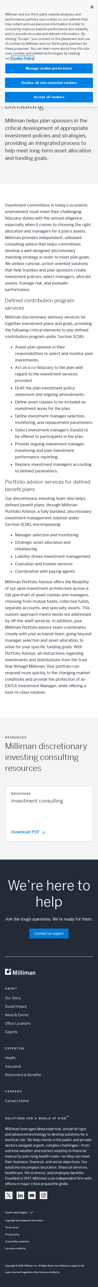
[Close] (91, 6)
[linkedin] (20, 1195)
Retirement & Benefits (23, 1075)
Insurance (13, 1066)
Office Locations (18, 1023)
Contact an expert (49, 933)
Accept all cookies (49, 97)
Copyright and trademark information (24, 1220)
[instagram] (43, 1195)
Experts (11, 1032)
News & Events (16, 1015)
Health (10, 1058)
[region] (49, 53)
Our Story (13, 998)
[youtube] (32, 1195)
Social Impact (16, 1006)
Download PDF (25, 832)
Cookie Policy (23, 58)
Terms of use (12, 1227)
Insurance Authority (15, 1248)
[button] (49, 814)
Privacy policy (12, 1234)
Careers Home (17, 1101)
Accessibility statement (17, 1241)
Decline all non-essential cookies (49, 83)
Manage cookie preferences (49, 68)
